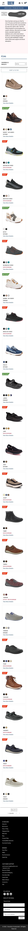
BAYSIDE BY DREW (8, 165)
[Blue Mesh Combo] (11, 129)
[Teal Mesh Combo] (8, 163)
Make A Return (5, 879)
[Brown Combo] (6, 528)
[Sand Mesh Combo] (6, 129)
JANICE (5, 398)
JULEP (5, 498)
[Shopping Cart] (25, 3)
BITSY (4, 232)
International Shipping (7, 872)
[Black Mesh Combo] (8, 129)
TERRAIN (5, 597)
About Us (4, 824)
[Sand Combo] (8, 395)
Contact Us (4, 882)
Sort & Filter (14, 70)
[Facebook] (5, 894)
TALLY (4, 99)
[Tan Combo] (6, 727)
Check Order (5, 877)
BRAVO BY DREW (7, 331)
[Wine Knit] (6, 595)
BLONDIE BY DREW (8, 265)
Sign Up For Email (8, 898)
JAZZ (4, 464)
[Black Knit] (4, 628)
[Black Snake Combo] (6, 395)
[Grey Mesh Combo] (6, 163)
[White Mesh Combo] (8, 196)
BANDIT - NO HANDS (8, 132)
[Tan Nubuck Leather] (8, 428)
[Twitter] (8, 894)
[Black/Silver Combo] (4, 794)
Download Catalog (6, 843)
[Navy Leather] (6, 661)
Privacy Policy (5, 838)
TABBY (5, 531)
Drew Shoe (4, 850)
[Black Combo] (4, 96)
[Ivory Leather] (11, 661)
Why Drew (4, 833)
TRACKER (5, 697)
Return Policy (5, 828)
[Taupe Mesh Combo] (6, 196)
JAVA (4, 431)
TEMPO (5, 564)
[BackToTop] (24, 929)
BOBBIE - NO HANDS (8, 298)
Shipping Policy (5, 831)
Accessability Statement (7, 840)
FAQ (3, 884)
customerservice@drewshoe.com (10, 866)
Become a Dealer (6, 870)
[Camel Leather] (6, 561)
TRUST (5, 763)
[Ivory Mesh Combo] (6, 628)
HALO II (5, 365)
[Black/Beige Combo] (8, 495)
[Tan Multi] (6, 428)
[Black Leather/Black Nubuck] (4, 428)
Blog (3, 835)
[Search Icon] (22, 3)
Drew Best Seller (6, 875)
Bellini (3, 852)
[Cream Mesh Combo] (4, 229)
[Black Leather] (4, 561)
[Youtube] (11, 894)
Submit (21, 918)
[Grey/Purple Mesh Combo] (8, 628)
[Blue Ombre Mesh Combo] (4, 362)
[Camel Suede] (6, 462)
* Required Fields (6, 901)
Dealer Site (4, 857)
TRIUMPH (5, 730)
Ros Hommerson (6, 854)
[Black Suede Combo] (4, 462)
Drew (6, 21)
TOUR (4, 664)
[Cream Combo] (4, 495)
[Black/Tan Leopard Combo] (4, 129)
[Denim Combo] (6, 495)
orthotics (11, 30)
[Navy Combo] (11, 395)
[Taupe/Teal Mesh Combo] (4, 595)
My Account (5, 826)
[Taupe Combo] (6, 96)
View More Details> (8, 103)
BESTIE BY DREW (7, 198)
